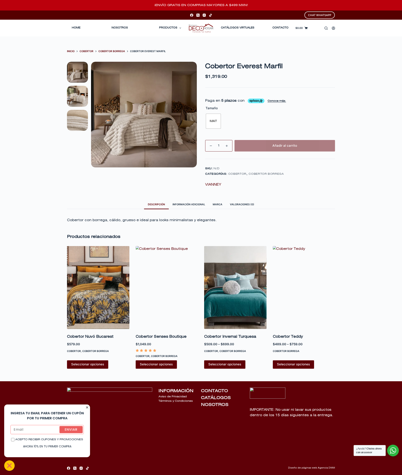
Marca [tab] (217, 204)
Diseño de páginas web (302, 468)
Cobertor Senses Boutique (161, 337)
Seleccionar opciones (87, 364)
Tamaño (212, 108)
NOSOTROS (214, 405)
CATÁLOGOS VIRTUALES (237, 28)
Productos (168, 28)
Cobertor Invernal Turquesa (230, 337)
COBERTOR (237, 174)
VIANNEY (213, 184)
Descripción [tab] (156, 204)
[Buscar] (326, 28)
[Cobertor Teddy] (304, 287)
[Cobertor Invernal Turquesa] (235, 287)
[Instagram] (204, 15)
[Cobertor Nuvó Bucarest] (98, 287)
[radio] (213, 121)
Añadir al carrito (284, 146)
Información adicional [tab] (189, 204)
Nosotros (120, 28)
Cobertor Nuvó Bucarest (90, 337)
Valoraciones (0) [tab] (242, 204)
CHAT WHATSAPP (319, 15)
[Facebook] (191, 15)
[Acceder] (333, 28)
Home (76, 28)
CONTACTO (280, 28)
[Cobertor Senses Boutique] (167, 287)
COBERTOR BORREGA (266, 174)
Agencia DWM (326, 468)
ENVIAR (71, 429)
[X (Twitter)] (198, 15)
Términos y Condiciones (175, 401)
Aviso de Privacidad (172, 396)
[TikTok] (210, 15)
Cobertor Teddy (288, 337)
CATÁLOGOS (216, 398)
